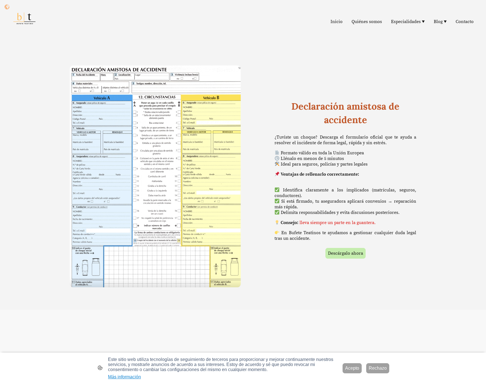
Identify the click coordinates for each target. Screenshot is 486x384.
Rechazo (378, 368)
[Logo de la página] (24, 21)
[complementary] (7, 7)
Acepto (352, 368)
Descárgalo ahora (345, 253)
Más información (124, 376)
